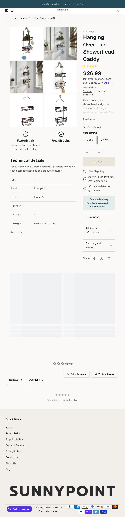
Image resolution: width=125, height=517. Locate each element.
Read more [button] (89, 119)
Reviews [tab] (13, 379)
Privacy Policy (13, 451)
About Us (11, 463)
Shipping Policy (14, 439)
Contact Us (12, 457)
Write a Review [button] (106, 373)
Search (9, 427)
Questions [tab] (34, 379)
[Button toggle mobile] (7, 10)
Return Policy (13, 433)
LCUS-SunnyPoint (52, 507)
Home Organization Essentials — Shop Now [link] (63, 4)
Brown (104, 139)
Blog (8, 469)
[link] (94, 258)
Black (90, 139)
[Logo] (62, 10)
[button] (12, 10)
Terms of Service (15, 445)
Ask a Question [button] (78, 373)
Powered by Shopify (48, 511)
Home (13, 18)
